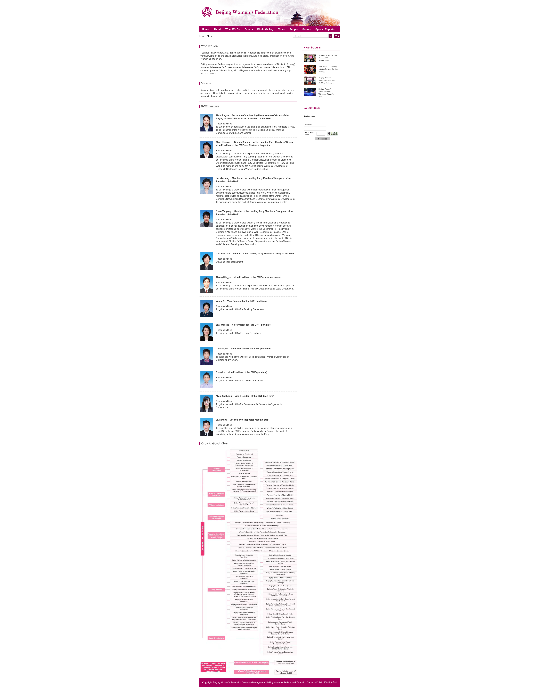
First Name (308, 125)
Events (249, 29)
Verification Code (309, 133)
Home (205, 29)
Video (281, 29)
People (294, 29)
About (217, 29)
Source (306, 29)
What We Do (232, 29)
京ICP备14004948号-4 (325, 682)
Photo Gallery (265, 29)
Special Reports (324, 29)
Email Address (309, 116)
